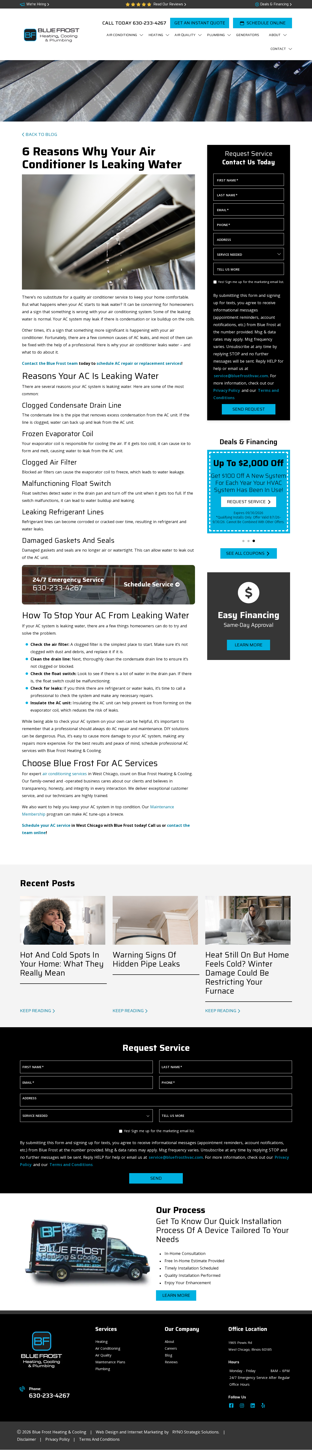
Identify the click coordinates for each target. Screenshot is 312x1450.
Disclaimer (27, 1439)
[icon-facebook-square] (231, 1406)
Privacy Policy (58, 1439)
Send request (248, 409)
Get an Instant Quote (199, 22)
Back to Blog (41, 134)
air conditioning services (64, 773)
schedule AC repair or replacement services (139, 363)
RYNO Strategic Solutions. (195, 1432)
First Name (227, 180)
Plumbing (102, 1368)
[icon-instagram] (242, 1406)
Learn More (249, 644)
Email (223, 210)
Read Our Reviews (168, 4)
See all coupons (245, 553)
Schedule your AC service (46, 825)
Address (224, 239)
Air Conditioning (107, 1348)
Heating (101, 1341)
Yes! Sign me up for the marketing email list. (251, 282)
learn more (176, 1295)
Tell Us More (228, 269)
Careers (171, 1348)
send (156, 1178)
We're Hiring (36, 4)
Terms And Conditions (99, 1439)
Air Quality (103, 1355)
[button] (243, 541)
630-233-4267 (149, 23)
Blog (168, 1355)
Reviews (171, 1362)
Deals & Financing (274, 4)
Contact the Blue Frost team (50, 363)
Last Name (227, 195)
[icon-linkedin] (253, 1406)
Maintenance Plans (110, 1362)
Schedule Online (266, 22)
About (169, 1341)
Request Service (246, 501)
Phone (223, 225)
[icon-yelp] (264, 1406)
